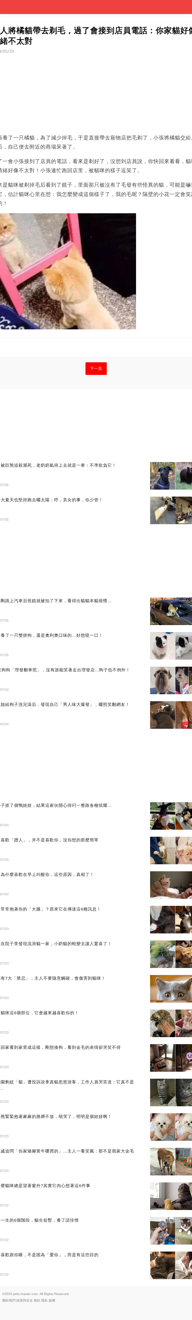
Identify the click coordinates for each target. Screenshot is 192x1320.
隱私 (44, 1300)
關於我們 (8, 1300)
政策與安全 (24, 1300)
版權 (52, 1300)
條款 (37, 1300)
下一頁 (96, 368)
